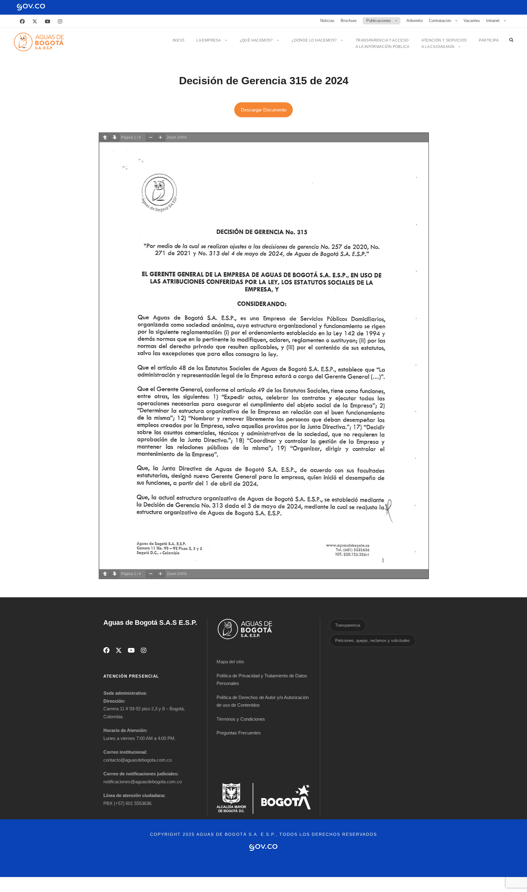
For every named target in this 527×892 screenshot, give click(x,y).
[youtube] (47, 21)
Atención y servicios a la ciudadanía (444, 43)
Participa (489, 40)
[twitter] (34, 21)
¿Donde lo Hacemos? (314, 40)
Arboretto (415, 20)
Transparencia (347, 625)
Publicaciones (378, 20)
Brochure (349, 20)
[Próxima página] (114, 137)
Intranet (493, 20)
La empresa (208, 40)
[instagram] (60, 21)
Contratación (440, 20)
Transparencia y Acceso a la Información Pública (383, 43)
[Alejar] (150, 137)
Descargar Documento (263, 109)
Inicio (178, 40)
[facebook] (22, 21)
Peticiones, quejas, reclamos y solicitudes (372, 640)
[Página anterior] (104, 137)
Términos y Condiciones (241, 719)
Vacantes (472, 20)
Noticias (327, 20)
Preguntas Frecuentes (239, 732)
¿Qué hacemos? (256, 40)
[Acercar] (160, 137)
